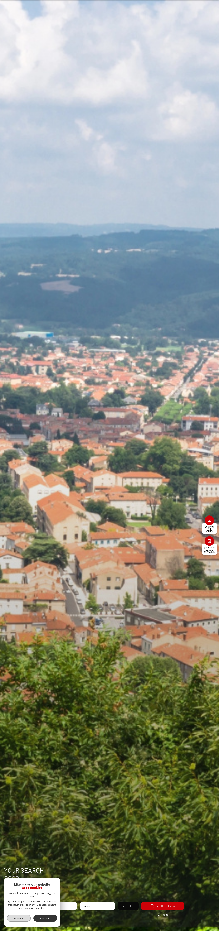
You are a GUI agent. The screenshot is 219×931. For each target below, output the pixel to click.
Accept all (45, 918)
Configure (19, 918)
